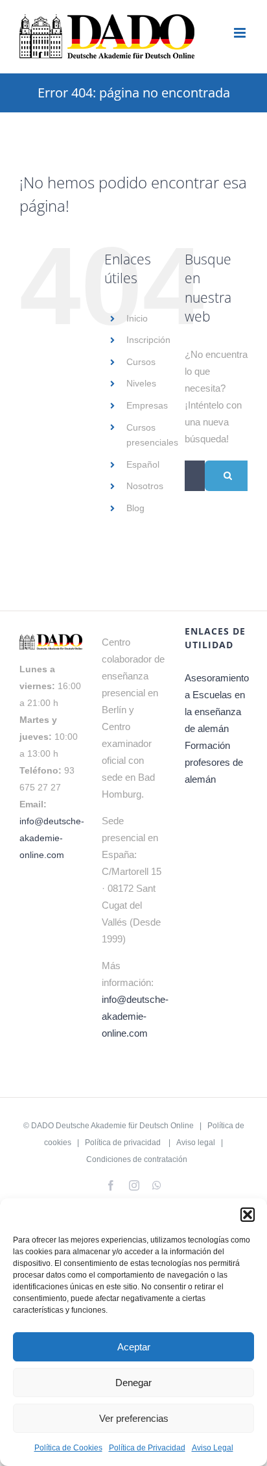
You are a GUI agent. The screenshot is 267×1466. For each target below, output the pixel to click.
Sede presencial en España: (130, 837)
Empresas (147, 405)
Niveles (141, 383)
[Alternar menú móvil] (241, 33)
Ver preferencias (133, 1418)
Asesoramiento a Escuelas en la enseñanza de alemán (216, 703)
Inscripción (148, 340)
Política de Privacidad (147, 1447)
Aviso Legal (212, 1447)
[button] (247, 1214)
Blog (135, 508)
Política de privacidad (123, 1142)
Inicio (137, 318)
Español (142, 464)
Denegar (133, 1382)
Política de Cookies (68, 1447)
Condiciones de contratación (136, 1159)
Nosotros (144, 486)
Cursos (141, 362)
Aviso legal (195, 1142)
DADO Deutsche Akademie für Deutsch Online (112, 1125)
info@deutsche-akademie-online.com (51, 838)
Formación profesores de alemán (214, 762)
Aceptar (133, 1346)
